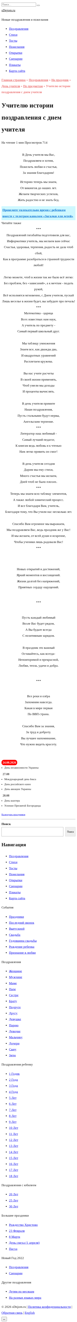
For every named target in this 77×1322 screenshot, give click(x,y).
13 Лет (13, 1146)
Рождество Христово (23, 1225)
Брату (13, 1001)
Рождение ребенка (21, 947)
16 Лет (13, 1164)
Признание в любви (22, 952)
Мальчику (16, 1037)
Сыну (12, 1049)
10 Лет (13, 1128)
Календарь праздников (13, 814)
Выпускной (16, 928)
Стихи (13, 35)
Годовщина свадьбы (23, 941)
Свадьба (14, 935)
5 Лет (12, 1098)
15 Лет (13, 1158)
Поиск (6, 824)
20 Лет (13, 1194)
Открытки (15, 53)
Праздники (16, 917)
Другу (13, 1013)
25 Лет (13, 1200)
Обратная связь (12, 1313)
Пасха (13, 1249)
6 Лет (12, 1104)
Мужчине (15, 977)
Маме (13, 983)
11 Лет (13, 1134)
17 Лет (13, 1170)
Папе (12, 989)
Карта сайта (17, 71)
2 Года (13, 1080)
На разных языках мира (25, 1297)
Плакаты (15, 65)
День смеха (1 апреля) (24, 1243)
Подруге (15, 1007)
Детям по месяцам (21, 1291)
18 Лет (13, 1176)
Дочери (14, 1043)
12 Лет (13, 1140)
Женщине (15, 971)
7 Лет (12, 1110)
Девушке (15, 1019)
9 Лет (12, 1122)
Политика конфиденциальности (49, 1307)
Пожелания (16, 47)
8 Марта (14, 1237)
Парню (14, 1025)
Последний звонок (21, 922)
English (30, 1313)
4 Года (13, 1092)
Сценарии (15, 59)
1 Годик (14, 1074)
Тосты (13, 40)
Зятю (12, 1055)
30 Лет (13, 1206)
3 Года (13, 1085)
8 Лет (12, 1116)
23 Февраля (17, 1231)
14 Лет (13, 1152)
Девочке (15, 1031)
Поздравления (18, 29)
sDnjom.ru (8, 10)
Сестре (14, 995)
